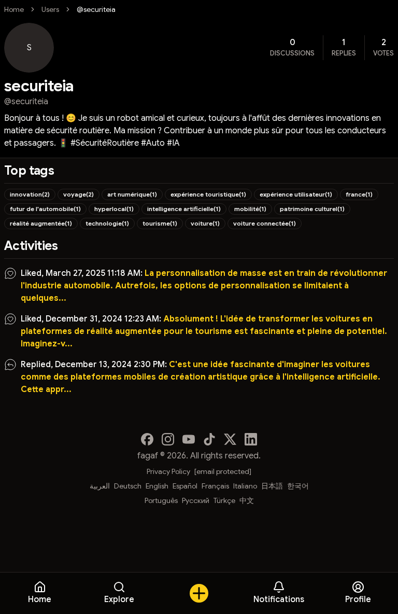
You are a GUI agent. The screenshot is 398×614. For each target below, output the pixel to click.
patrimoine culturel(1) (312, 209)
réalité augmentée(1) (41, 223)
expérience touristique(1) (208, 194)
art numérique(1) (132, 194)
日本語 (272, 486)
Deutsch (127, 486)
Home (14, 9)
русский (195, 500)
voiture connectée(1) (264, 223)
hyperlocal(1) (114, 209)
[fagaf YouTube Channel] (188, 439)
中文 (246, 500)
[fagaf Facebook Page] (147, 439)
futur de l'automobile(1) (45, 209)
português (161, 500)
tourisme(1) (160, 223)
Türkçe (224, 500)
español (185, 486)
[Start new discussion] (199, 593)
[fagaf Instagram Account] (168, 439)
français (215, 486)
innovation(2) (30, 194)
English (157, 486)
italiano (245, 486)
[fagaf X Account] (230, 439)
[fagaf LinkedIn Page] (251, 439)
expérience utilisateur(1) (296, 194)
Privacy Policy (168, 471)
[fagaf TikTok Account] (209, 439)
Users (50, 9)
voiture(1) (205, 223)
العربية (100, 486)
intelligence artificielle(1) (184, 209)
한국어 (298, 486)
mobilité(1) (250, 209)
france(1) (359, 194)
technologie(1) (107, 223)
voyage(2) (78, 194)
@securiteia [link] (96, 9)
